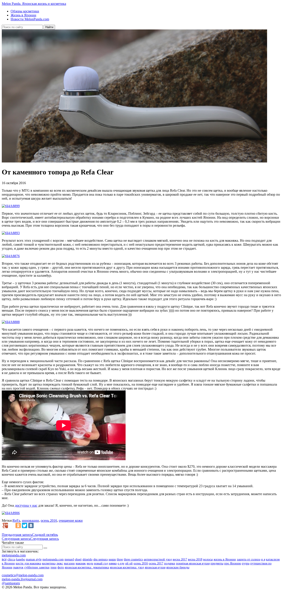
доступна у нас (26, 505)
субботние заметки (37, 567)
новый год (101, 563)
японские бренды (177, 567)
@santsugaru (11, 583)
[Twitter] (24, 525)
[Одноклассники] (18, 525)
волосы (208, 559)
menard (69, 559)
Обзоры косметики (25, 11)
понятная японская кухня (193, 563)
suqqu (112, 559)
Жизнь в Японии (23, 15)
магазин (69, 563)
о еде (121, 563)
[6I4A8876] (11, 256)
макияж (81, 563)
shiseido (87, 559)
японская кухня (155, 567)
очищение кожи (71, 520)
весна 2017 (180, 559)
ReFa (16, 520)
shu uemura (100, 559)
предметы (216, 563)
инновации (30, 520)
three (120, 559)
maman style (34, 559)
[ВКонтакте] (31, 525)
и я (263, 559)
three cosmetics (133, 559)
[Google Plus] (5, 525)
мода (90, 563)
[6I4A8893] (11, 233)
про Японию (232, 563)
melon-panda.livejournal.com (22, 579)
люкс (59, 563)
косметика (48, 563)
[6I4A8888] (11, 322)
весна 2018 (195, 559)
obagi (78, 559)
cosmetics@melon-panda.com (23, 575)
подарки (169, 563)
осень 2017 (156, 563)
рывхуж (18, 567)
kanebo (20, 559)
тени (53, 567)
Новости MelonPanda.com (30, 19)
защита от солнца (248, 559)
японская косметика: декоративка (87, 567)
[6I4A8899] (11, 206)
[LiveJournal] (11, 525)
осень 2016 (49, 520)
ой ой (129, 563)
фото (60, 567)
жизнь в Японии (225, 559)
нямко (113, 563)
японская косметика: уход (127, 567)
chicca (11, 559)
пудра (245, 563)
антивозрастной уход (158, 559)
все (4, 559)
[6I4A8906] (11, 513)
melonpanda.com (14, 555)
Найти (49, 27)
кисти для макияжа (28, 563)
